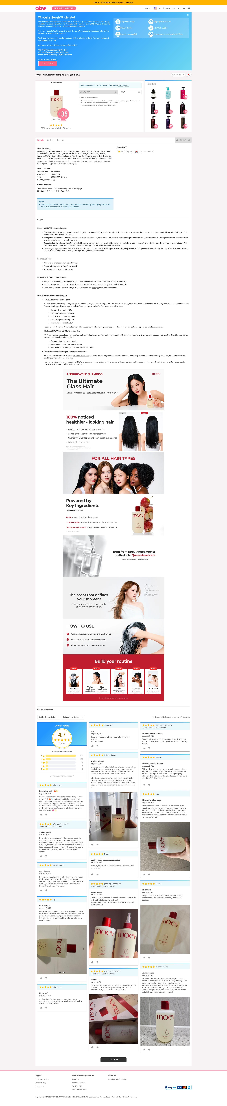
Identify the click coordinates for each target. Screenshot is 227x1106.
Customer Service (42, 1079)
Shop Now (129, 2)
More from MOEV (177, 74)
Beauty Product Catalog (117, 1079)
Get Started (47, 63)
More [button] (110, 158)
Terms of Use (105, 1097)
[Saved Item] (189, 8)
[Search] (179, 8)
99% (122, 152)
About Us (75, 1079)
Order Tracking (40, 1083)
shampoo (95, 288)
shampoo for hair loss (81, 355)
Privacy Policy (117, 1097)
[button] (66, 177)
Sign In (120, 85)
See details (116, 103)
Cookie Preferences (130, 1097)
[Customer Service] (184, 8)
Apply (127, 85)
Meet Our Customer (79, 1089)
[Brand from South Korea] (189, 75)
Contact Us (39, 1086)
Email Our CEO (77, 1086)
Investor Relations (78, 1083)
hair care (63, 362)
